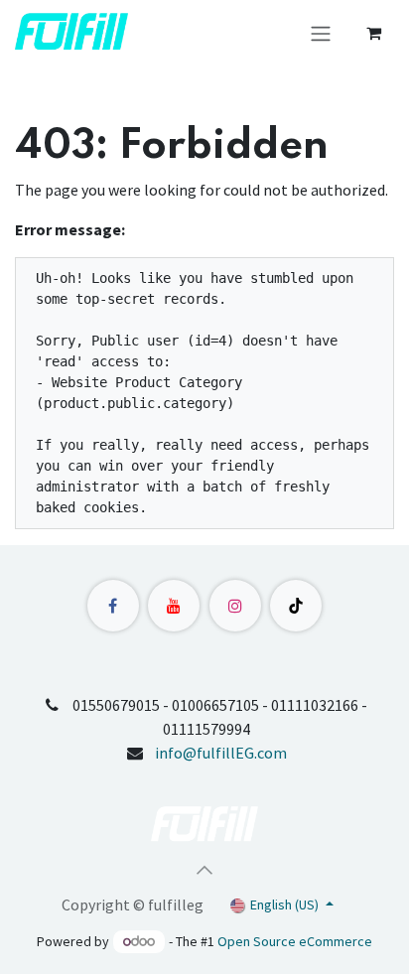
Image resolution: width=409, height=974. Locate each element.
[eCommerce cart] (373, 33)
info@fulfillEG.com (221, 753)
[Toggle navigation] (320, 33)
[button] (204, 870)
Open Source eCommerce (294, 941)
